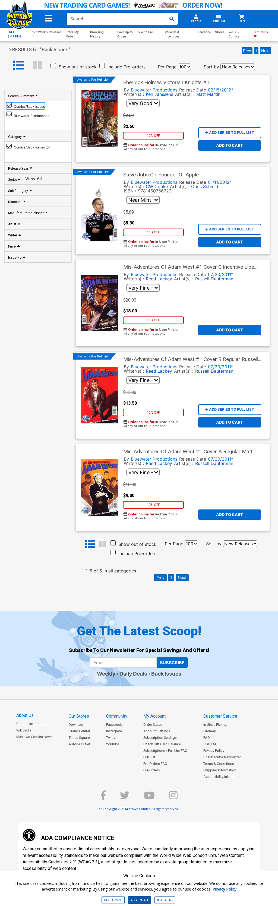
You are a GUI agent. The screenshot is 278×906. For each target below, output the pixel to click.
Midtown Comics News (34, 737)
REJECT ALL (165, 900)
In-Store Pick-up (215, 725)
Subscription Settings (160, 738)
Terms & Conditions (218, 764)
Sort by (211, 66)
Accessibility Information (222, 777)
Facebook (114, 725)
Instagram (114, 731)
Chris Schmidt (205, 186)
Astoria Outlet (79, 744)
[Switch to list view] (19, 65)
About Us (25, 715)
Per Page (167, 66)
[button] (48, 18)
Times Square (79, 738)
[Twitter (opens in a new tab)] (124, 798)
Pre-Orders (151, 770)
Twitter (111, 738)
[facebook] (103, 798)
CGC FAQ (210, 744)
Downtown (77, 725)
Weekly (106, 673)
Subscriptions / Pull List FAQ (165, 751)
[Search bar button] (171, 19)
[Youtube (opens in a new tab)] (149, 798)
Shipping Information (219, 770)
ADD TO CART (229, 145)
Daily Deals (133, 673)
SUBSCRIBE (172, 662)
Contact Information (32, 724)
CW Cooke (157, 186)
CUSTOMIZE (113, 900)
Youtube (112, 744)
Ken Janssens (159, 94)
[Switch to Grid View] (37, 65)
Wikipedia (23, 730)
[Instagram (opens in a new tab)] (173, 798)
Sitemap (209, 731)
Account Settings (156, 731)
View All (33, 178)
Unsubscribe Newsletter (222, 757)
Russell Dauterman (214, 278)
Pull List (149, 757)
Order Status (153, 725)
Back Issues (166, 673)
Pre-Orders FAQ (155, 764)
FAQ (206, 738)
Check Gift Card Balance (162, 744)
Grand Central (79, 731)
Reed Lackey (159, 278)
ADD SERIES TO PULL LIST (231, 132)
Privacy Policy (213, 751)
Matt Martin (208, 94)
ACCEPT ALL (139, 900)
